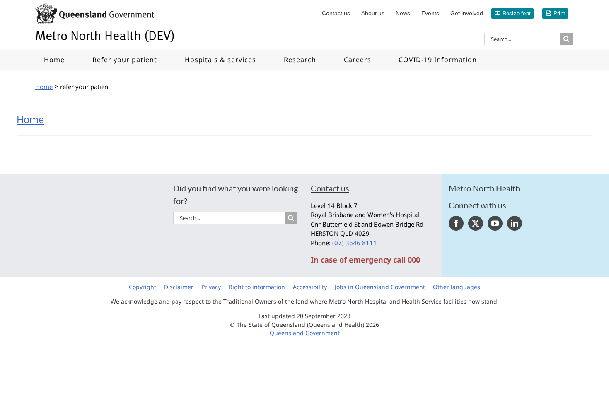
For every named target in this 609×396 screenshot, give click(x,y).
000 (414, 260)
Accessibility (310, 287)
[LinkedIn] (514, 223)
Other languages (456, 287)
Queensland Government (305, 333)
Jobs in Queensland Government (380, 287)
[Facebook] (456, 223)
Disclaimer (178, 287)
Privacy (211, 287)
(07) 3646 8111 (354, 243)
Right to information (257, 287)
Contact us (330, 188)
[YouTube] (495, 223)
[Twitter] (475, 223)
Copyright (142, 287)
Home (30, 119)
